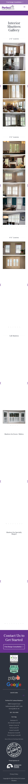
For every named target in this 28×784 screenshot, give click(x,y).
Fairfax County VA (14, 727)
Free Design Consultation (14, 2)
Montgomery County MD (14, 732)
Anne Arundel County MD (14, 723)
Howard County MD (14, 730)
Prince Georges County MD (14, 735)
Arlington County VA (14, 725)
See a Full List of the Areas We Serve (14, 739)
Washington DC (14, 720)
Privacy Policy (14, 774)
